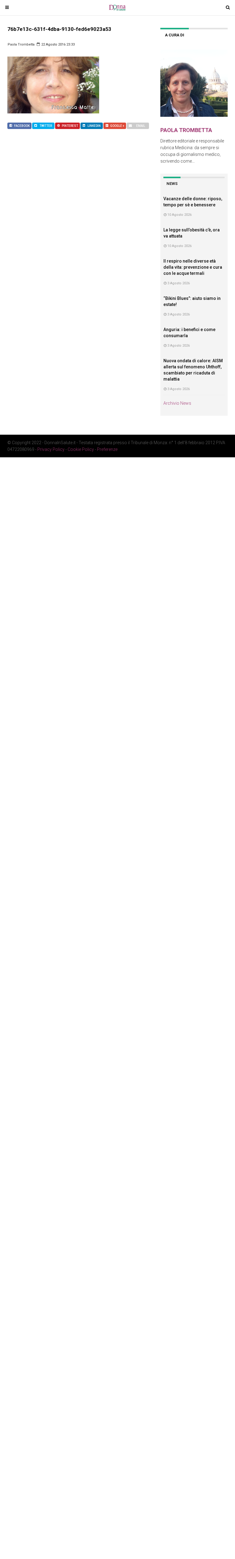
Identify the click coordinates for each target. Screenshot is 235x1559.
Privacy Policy (51, 449)
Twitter (45, 125)
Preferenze (107, 449)
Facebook (22, 125)
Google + (117, 125)
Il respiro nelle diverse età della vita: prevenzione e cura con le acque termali (192, 267)
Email (140, 125)
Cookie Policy (81, 449)
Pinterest (70, 125)
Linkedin (94, 125)
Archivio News (177, 403)
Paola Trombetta (21, 44)
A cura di (174, 35)
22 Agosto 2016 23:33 (57, 44)
